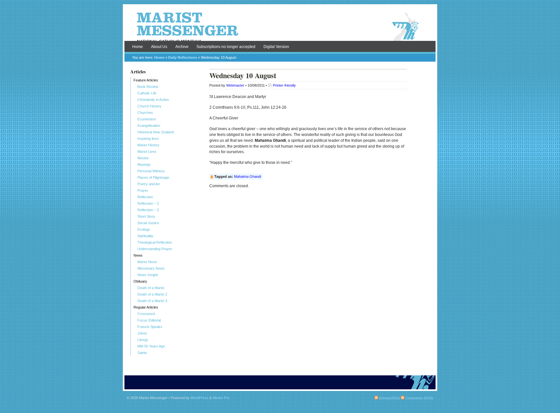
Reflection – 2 (148, 203)
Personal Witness (151, 171)
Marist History (148, 145)
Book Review (147, 87)
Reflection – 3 (148, 210)
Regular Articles (146, 307)
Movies (143, 158)
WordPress (199, 398)
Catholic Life (147, 93)
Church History (149, 106)
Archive (182, 46)
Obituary (140, 281)
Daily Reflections (182, 57)
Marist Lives (147, 151)
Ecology (143, 229)
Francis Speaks (149, 327)
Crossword (146, 314)
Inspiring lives (148, 138)
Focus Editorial (149, 320)
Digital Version (276, 46)
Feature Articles (146, 80)
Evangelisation (148, 126)
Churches (145, 113)
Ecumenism (146, 119)
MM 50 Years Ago (151, 346)
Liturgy (142, 340)
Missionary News (151, 268)
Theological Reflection (154, 242)
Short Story (146, 216)
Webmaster (235, 85)
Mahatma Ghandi (247, 176)
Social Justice (148, 223)
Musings (144, 164)
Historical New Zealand (155, 132)
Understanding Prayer (154, 249)
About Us (159, 46)
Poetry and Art (148, 184)
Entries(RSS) (389, 398)
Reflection (145, 197)
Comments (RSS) (418, 398)
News (138, 255)
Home (137, 46)
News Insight (147, 275)
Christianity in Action (153, 100)
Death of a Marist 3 (152, 301)
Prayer (142, 190)
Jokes (142, 333)
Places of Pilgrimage (153, 177)
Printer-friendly (284, 85)
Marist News (147, 262)
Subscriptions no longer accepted (225, 46)
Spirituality (145, 236)
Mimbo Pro (221, 398)
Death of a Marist (150, 288)
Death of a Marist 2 (152, 294)
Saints (142, 353)
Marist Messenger (280, 26)
